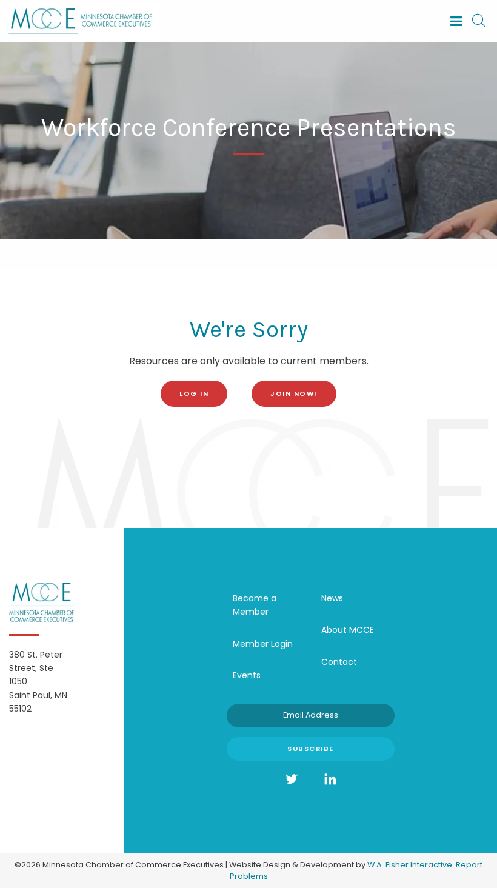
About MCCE (347, 630)
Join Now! (294, 393)
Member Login (263, 644)
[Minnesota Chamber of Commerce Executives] (80, 20)
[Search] (478, 21)
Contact (339, 662)
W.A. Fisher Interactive (409, 865)
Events (247, 675)
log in (193, 393)
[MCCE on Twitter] (291, 779)
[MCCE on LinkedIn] (330, 779)
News (332, 598)
